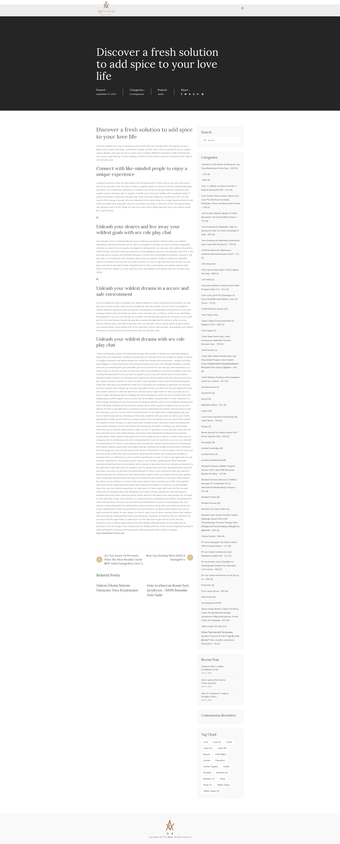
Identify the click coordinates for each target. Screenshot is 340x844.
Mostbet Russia (208, 503)
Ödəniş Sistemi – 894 (211, 536)
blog (203, 398)
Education (220, 760)
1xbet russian (207, 350)
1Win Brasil (206, 263)
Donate (206, 760)
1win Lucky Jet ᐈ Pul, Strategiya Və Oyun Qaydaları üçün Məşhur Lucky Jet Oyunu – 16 (219, 299)
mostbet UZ (209, 778)
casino (204, 410)
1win (205, 742)
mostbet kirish (207, 454)
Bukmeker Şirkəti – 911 (212, 404)
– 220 (204, 174)
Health (226, 766)
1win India (206, 279)
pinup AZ (207, 784)
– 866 (204, 180)
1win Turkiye (207, 314)
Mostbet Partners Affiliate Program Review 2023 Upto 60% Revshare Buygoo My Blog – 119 (218, 470)
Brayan (206, 754)
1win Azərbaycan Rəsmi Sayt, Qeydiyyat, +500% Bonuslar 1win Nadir (168, 590)
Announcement (208, 387)
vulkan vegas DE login (211, 626)
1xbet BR (222, 748)
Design (204, 426)
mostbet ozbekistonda (212, 460)
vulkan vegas (223, 784)
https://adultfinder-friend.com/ (110, 533)
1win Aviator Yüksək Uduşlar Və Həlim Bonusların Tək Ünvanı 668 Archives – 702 (219, 217)
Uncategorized (137, 94)
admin (160, 94)
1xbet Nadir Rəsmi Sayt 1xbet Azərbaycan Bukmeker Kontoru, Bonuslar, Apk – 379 (216, 340)
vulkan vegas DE (211, 791)
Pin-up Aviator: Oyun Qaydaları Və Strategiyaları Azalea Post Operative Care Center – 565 (218, 565)
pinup (222, 778)
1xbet (229, 742)
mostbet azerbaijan (210, 448)
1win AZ (217, 742)
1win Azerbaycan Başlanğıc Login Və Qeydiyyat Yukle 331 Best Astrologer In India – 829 (220, 230)
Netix (170, 837)
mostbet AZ (222, 772)
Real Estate (206, 597)
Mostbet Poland (208, 497)
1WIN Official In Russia (212, 308)
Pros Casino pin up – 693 (213, 591)
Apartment (206, 393)
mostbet (207, 772)
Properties (206, 585)
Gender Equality (210, 766)
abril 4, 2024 (206, 673)
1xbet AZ (207, 748)
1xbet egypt (207, 330)
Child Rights (220, 754)
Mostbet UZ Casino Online (213, 509)
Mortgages (206, 442)
